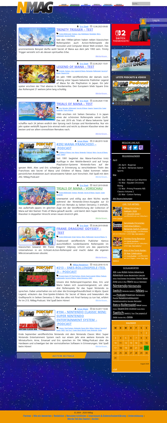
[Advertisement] (131, 124)
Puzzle (115, 298)
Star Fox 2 (69, 330)
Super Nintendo (92, 330)
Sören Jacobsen (132, 241)
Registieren (154, 25)
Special (97, 5)
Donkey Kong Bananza (134, 238)
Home (63, 5)
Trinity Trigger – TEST (74, 29)
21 (136, 348)
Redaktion (59, 415)
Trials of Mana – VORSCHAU (79, 188)
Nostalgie (92, 34)
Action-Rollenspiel (65, 34)
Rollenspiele (60, 278)
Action (125, 272)
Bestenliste (133, 275)
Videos (119, 5)
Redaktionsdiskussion (129, 298)
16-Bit (119, 272)
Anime (126, 275)
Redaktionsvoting (120, 301)
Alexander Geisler (133, 214)
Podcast (108, 5)
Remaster (89, 71)
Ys (106, 237)
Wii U (125, 317)
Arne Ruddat (131, 231)
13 (131, 343)
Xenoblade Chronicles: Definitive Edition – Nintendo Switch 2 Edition (136, 226)
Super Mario (141, 309)
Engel (74, 237)
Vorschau (75, 5)
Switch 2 (127, 313)
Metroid (136, 282)
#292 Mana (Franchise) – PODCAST (76, 146)
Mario (130, 281)
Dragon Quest (64, 276)
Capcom (141, 275)
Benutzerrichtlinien (76, 415)
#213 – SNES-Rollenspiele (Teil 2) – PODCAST (81, 270)
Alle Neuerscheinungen (122, 198)
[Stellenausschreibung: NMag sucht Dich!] (131, 60)
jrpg (79, 34)
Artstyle (61, 71)
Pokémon (130, 294)
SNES (58, 155)
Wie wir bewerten (42, 415)
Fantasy (74, 34)
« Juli (115, 369)
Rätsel (138, 305)
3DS (114, 272)
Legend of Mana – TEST (75, 67)
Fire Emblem (131, 278)
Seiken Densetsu (82, 278)
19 (126, 348)
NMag (98, 276)
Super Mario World (79, 330)
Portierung (140, 295)
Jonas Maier (83, 141)
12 (126, 343)
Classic (61, 328)
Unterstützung (135, 415)
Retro (98, 34)
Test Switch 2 (140, 234)
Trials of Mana (68, 110)
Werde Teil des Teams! (78, 418)
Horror (139, 278)
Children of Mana (65, 152)
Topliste (120, 317)
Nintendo (83, 152)
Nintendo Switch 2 (128, 291)
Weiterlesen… (101, 56)
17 (115, 348)
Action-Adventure (136, 272)
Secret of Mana (70, 36)
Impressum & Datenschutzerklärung (107, 415)
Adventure (118, 275)
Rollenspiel (60, 36)
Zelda (100, 330)
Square (90, 108)
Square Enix (65, 73)
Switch (63, 155)
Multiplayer (85, 34)
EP (70, 276)
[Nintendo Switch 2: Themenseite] (131, 34)
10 (115, 343)
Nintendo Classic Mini (81, 328)
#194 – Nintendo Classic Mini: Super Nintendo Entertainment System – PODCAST (81, 318)
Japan (145, 278)
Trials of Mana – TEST (74, 104)
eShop (115, 278)
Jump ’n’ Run (122, 282)
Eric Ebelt (84, 26)
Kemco (78, 237)
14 (136, 343)
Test (86, 5)
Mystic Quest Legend (88, 276)
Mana (77, 152)
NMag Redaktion (80, 264)
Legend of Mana (79, 71)
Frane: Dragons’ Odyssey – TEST (78, 230)
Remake (65, 108)
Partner (27, 415)
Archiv (95, 418)
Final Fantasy (76, 276)
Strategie (133, 309)
